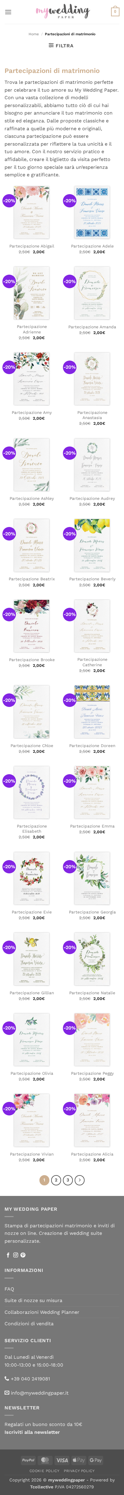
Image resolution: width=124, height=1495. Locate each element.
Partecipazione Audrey (92, 498)
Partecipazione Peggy (92, 1073)
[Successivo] (80, 1180)
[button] (8, 12)
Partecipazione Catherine (92, 662)
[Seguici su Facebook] (8, 1255)
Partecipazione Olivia (32, 1073)
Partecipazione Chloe (32, 745)
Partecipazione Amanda (92, 326)
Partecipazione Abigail (31, 246)
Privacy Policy (79, 1471)
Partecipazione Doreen (92, 745)
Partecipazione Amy (32, 412)
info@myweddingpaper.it (40, 1393)
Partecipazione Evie (32, 912)
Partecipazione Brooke (32, 659)
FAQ (9, 1289)
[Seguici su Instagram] (15, 1255)
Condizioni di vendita (29, 1323)
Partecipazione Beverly (92, 578)
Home (34, 34)
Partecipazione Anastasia (92, 415)
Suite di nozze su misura (33, 1300)
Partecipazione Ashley (32, 498)
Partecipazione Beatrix (32, 578)
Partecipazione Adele (92, 246)
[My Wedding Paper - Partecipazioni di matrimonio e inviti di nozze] (62, 12)
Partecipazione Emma (92, 826)
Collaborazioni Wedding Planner (42, 1312)
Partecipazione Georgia (92, 912)
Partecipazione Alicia (92, 1154)
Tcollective (41, 1486)
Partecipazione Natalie (92, 992)
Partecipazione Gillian (32, 992)
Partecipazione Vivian (32, 1154)
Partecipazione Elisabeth (32, 829)
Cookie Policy (44, 1471)
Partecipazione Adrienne (32, 329)
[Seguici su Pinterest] (22, 1255)
